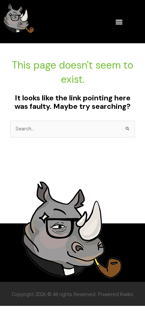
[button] (118, 21)
